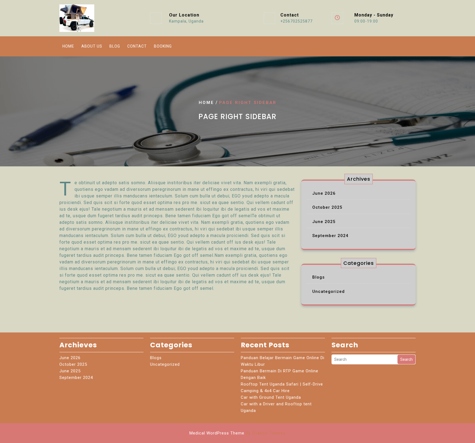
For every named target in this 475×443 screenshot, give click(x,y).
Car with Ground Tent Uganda (271, 397)
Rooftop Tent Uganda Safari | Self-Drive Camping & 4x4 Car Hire (282, 387)
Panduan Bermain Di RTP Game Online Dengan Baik (279, 374)
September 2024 (330, 235)
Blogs (318, 277)
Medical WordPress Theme (237, 433)
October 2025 (327, 207)
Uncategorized (328, 291)
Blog (114, 46)
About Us (91, 46)
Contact (137, 46)
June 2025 (324, 221)
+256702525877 (296, 21)
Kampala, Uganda (186, 21)
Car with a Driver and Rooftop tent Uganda (276, 407)
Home (68, 46)
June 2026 (324, 193)
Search (406, 359)
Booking (163, 46)
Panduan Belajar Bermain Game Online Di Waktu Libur (282, 361)
